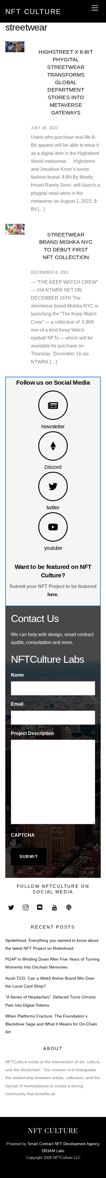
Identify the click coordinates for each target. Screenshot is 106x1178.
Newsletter (53, 426)
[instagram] (26, 907)
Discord (52, 467)
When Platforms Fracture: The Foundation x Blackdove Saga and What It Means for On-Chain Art (51, 1024)
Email (17, 704)
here (52, 594)
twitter (53, 507)
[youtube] (54, 907)
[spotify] (69, 907)
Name (17, 674)
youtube (53, 548)
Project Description (32, 733)
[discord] (40, 907)
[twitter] (11, 907)
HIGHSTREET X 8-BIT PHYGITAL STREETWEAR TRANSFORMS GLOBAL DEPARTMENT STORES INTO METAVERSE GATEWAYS (66, 82)
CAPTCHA (23, 835)
